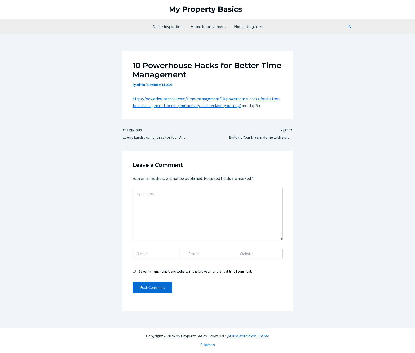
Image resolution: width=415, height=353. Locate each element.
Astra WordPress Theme (249, 336)
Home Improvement (208, 26)
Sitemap (207, 344)
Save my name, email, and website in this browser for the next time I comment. (195, 271)
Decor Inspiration (168, 26)
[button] (349, 27)
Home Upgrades (248, 26)
